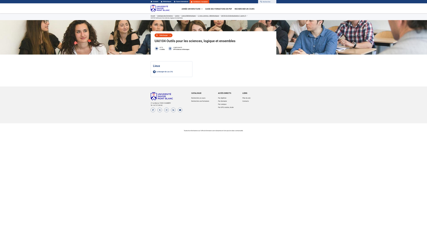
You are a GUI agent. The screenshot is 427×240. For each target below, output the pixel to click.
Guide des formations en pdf (218, 9)
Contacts (245, 101)
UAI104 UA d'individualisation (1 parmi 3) (233, 16)
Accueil (153, 16)
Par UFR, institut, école (226, 107)
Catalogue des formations (165, 16)
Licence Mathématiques (188, 16)
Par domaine (222, 101)
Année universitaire (191, 9)
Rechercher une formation (200, 101)
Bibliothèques (167, 1)
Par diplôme (222, 98)
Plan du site (246, 98)
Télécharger (163, 35)
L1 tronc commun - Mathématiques (208, 16)
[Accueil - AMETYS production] (160, 8)
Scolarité (155, 1)
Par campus (222, 104)
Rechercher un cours (245, 9)
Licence (177, 16)
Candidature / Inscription (200, 2)
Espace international (182, 1)
